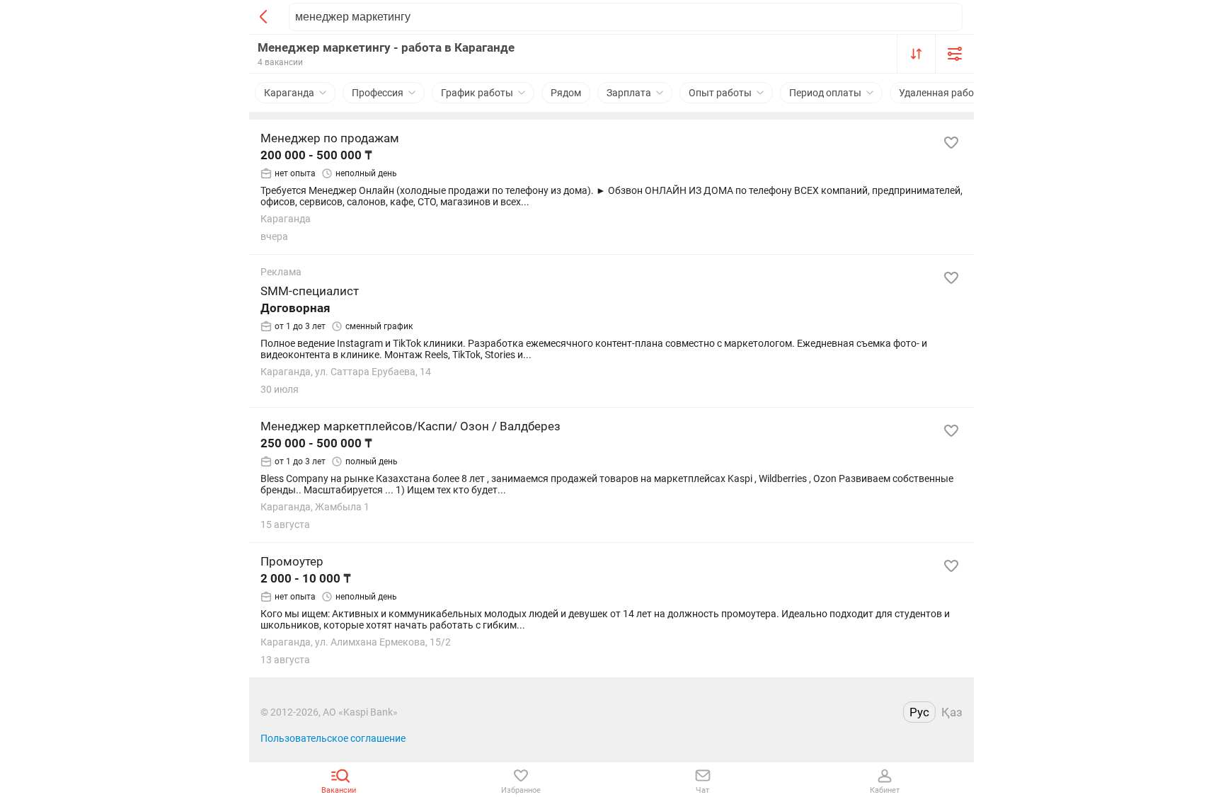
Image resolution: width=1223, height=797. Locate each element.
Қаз (952, 712)
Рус (919, 712)
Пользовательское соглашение (333, 738)
